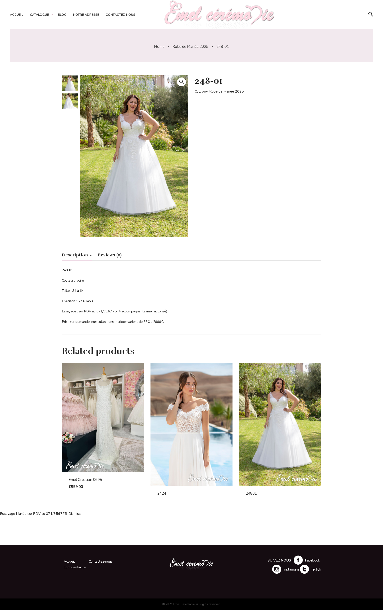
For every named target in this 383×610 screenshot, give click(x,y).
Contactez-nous (120, 15)
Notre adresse (86, 15)
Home (159, 46)
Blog (62, 15)
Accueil (16, 15)
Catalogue (39, 15)
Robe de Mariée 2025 (190, 46)
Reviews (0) (109, 255)
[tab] (77, 256)
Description (75, 255)
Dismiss (74, 513)
